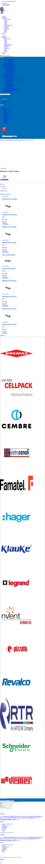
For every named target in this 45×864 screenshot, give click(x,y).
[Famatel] (16, 500)
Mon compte (4, 828)
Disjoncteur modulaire (10, 71)
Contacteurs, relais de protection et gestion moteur (13, 81)
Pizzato (5, 23)
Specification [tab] (4, 187)
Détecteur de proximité (10, 86)
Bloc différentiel (9, 68)
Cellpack (5, 22)
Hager (5, 20)
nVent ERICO (6, 48)
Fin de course (9, 87)
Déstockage (4, 92)
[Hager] (16, 533)
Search (3, 135)
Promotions (4, 32)
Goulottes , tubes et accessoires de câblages (11, 88)
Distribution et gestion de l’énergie (8, 65)
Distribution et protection (8, 67)
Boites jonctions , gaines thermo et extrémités (14, 79)
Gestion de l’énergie (7, 73)
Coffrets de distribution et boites (9, 66)
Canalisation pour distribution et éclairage (11, 76)
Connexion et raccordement (9, 78)
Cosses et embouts (10, 80)
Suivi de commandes (5, 4)
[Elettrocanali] (16, 467)
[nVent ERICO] (16, 632)
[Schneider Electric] (16, 763)
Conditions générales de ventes (7, 823)
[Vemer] (16, 796)
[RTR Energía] (16, 730)
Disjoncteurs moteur (10, 83)
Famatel (5, 51)
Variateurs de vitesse (7, 91)
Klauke (5, 21)
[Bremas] (16, 369)
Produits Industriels (5, 75)
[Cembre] (16, 435)
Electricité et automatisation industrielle (9, 1)
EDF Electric (3, 832)
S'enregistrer (4, 102)
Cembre (5, 24)
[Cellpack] (16, 402)
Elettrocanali (6, 27)
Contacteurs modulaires (11, 69)
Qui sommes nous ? (5, 825)
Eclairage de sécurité (8, 63)
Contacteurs (9, 82)
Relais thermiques (10, 84)
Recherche (14, 136)
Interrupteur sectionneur (11, 72)
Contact (3, 33)
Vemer (5, 49)
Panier (3, 829)
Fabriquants (4, 18)
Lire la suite (4, 222)
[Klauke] (16, 566)
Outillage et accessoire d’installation (8, 74)
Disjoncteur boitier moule (11, 70)
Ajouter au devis (3, 186)
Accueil (1, 140)
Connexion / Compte (5, 5)
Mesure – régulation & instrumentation (11, 89)
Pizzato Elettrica (18, 817)
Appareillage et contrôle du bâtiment (8, 59)
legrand (5, 28)
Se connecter (4, 99)
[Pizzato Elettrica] (16, 665)
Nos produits (4, 3)
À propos (3, 16)
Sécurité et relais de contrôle (9, 90)
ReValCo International (8, 25)
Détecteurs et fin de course (9, 85)
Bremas (5, 50)
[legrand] (16, 599)
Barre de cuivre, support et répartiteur (8, 64)
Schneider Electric (7, 19)
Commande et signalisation (9, 77)
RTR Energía (6, 26)
